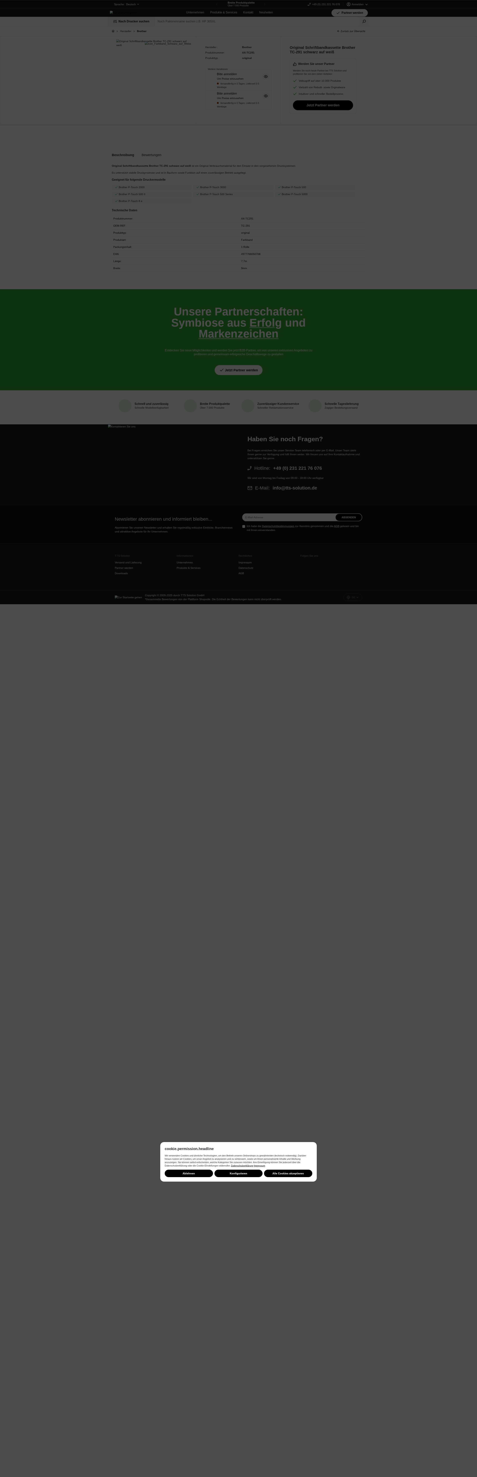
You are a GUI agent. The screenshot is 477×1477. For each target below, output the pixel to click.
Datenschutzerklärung (242, 1165)
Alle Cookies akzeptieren (288, 1173)
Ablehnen (189, 1173)
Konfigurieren (238, 1173)
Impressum (259, 1165)
